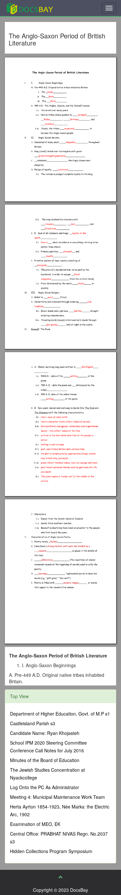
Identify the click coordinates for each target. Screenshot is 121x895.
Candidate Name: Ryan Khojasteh (44, 733)
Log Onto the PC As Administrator (44, 787)
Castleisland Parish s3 (32, 723)
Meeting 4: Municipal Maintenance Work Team (57, 797)
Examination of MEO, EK (35, 824)
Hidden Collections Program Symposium (51, 851)
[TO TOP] (60, 877)
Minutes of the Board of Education (44, 760)
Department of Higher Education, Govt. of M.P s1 (60, 713)
